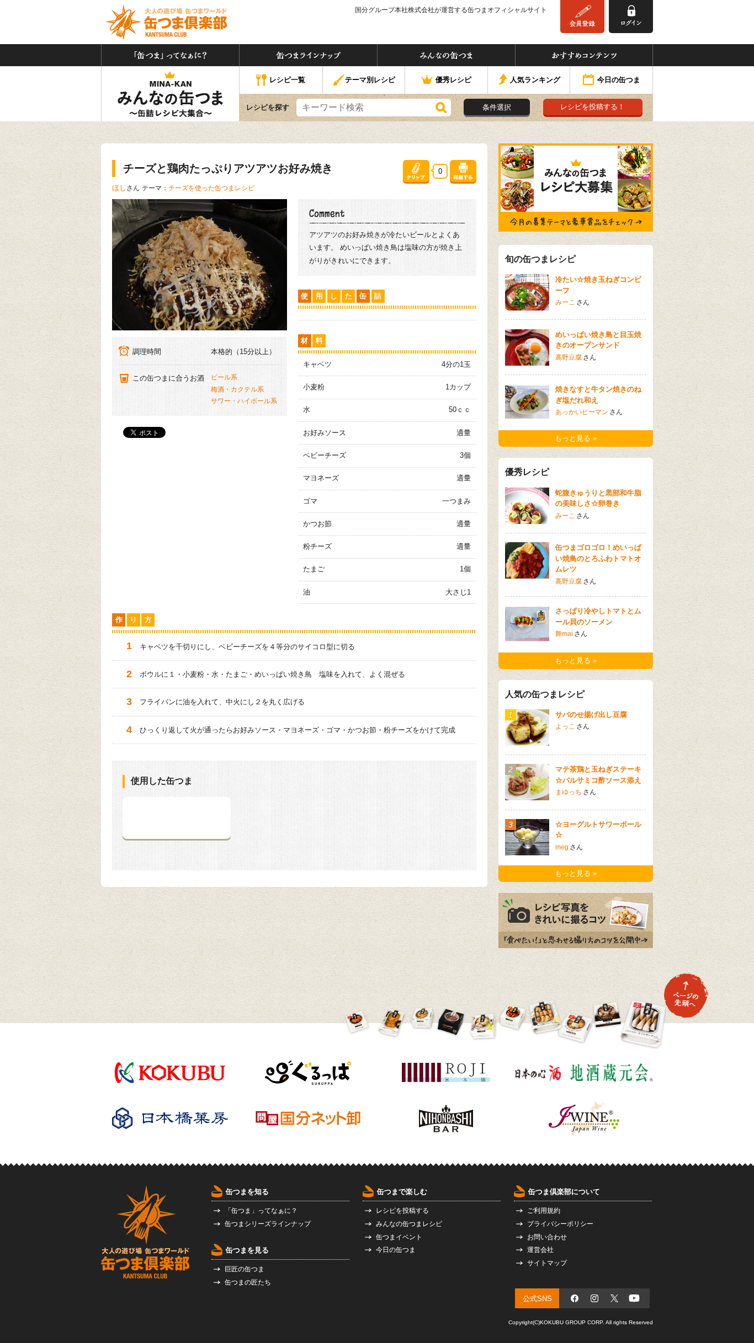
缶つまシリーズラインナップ (268, 1224)
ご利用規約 (543, 1210)
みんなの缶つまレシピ (409, 1224)
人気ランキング (535, 80)
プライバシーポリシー (560, 1224)
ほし (119, 188)
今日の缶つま (618, 80)
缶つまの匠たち (248, 1282)
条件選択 (496, 107)
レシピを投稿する (402, 1210)
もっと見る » (576, 438)
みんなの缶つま (446, 55)
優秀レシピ (453, 80)
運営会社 (540, 1250)
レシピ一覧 (287, 80)
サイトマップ (547, 1263)
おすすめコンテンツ (584, 55)
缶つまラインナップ (308, 55)
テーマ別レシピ (370, 80)
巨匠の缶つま (244, 1269)
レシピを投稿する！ (592, 107)
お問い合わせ (547, 1237)
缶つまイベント (399, 1237)
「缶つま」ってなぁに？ (170, 55)
